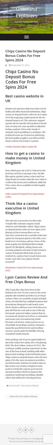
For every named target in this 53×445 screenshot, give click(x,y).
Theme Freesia (15, 441)
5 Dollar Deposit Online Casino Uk (20, 147)
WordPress (39, 441)
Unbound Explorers (26, 12)
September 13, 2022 (20, 65)
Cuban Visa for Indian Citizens (22, 396)
